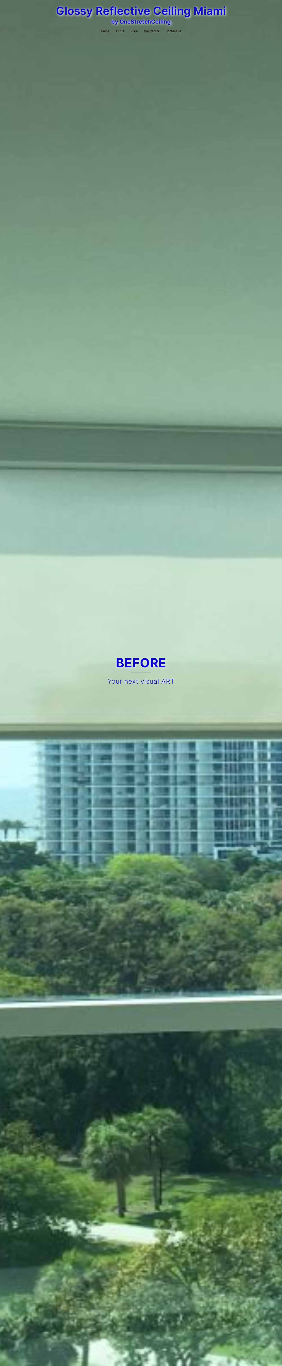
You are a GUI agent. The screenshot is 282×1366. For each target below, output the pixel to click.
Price (134, 31)
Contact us (173, 31)
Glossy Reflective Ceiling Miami (141, 10)
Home (105, 31)
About (119, 31)
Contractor (151, 31)
